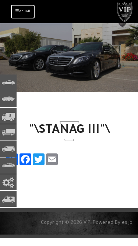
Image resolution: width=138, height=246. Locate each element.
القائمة (21, 13)
